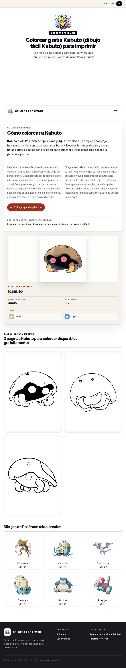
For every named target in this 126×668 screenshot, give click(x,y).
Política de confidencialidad (105, 634)
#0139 (63, 567)
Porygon (103, 600)
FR (105, 4)
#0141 (22, 567)
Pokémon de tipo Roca (19, 224)
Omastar (63, 563)
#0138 (22, 604)
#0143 (63, 604)
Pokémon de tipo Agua (45, 224)
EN (112, 4)
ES (119, 4)
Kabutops (22, 563)
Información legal (99, 638)
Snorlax (63, 600)
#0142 (103, 567)
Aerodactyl (103, 563)
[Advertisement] (63, 82)
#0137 (103, 604)
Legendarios (63, 638)
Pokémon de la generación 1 (74, 224)
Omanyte (23, 600)
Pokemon (62, 634)
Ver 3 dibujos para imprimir (24, 207)
